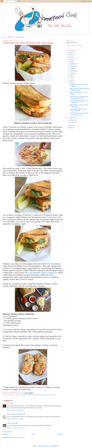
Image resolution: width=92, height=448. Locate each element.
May (71, 80)
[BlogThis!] (27, 393)
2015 (70, 54)
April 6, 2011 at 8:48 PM (15, 428)
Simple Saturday (19, 37)
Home (3, 37)
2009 (70, 127)
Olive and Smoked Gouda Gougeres (39, 272)
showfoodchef (73, 42)
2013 (70, 57)
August (72, 73)
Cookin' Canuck (11, 423)
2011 (70, 61)
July (71, 75)
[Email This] (25, 393)
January (72, 122)
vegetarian (52, 394)
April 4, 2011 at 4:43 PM (15, 419)
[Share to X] (29, 393)
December (73, 63)
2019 (70, 52)
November (73, 66)
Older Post (60, 434)
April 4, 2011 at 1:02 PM (15, 410)
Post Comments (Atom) (16, 437)
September (73, 70)
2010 (70, 125)
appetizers (10, 394)
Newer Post (6, 434)
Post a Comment (7, 431)
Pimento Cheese (27, 394)
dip (21, 394)
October (72, 68)
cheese (17, 394)
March (72, 117)
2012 (70, 59)
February (72, 120)
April (71, 82)
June (71, 77)
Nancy (8, 403)
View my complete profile (74, 45)
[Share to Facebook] (30, 393)
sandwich (35, 394)
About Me (9, 37)
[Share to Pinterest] (32, 393)
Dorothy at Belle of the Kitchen (15, 414)
